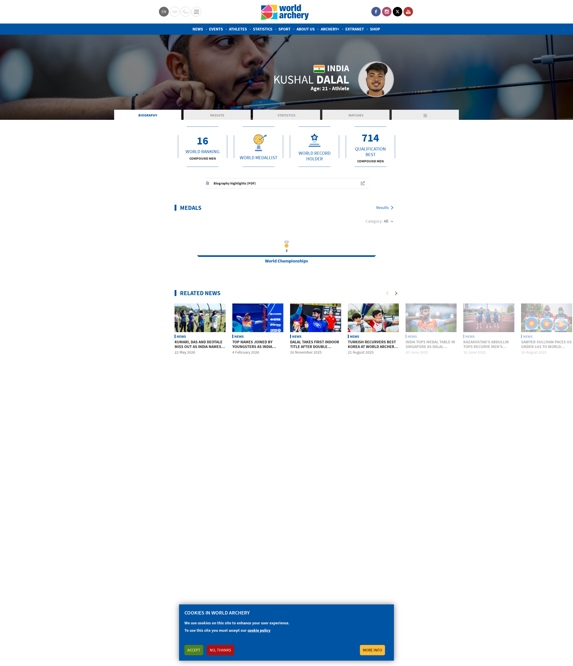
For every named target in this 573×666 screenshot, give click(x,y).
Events (216, 29)
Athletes (238, 29)
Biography (147, 115)
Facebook (376, 12)
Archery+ (330, 29)
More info (372, 650)
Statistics (262, 29)
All (386, 221)
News (197, 29)
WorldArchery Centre (196, 12)
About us (306, 29)
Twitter (397, 12)
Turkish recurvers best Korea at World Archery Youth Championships (372, 346)
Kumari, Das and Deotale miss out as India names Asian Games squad (198, 346)
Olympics (175, 12)
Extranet (354, 29)
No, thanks (220, 650)
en (164, 11)
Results (217, 115)
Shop (375, 29)
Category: (374, 221)
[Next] (396, 293)
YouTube (408, 12)
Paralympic (185, 12)
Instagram (387, 12)
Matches (356, 115)
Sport (284, 29)
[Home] (285, 12)
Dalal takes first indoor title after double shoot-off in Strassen (314, 346)
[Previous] (387, 293)
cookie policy (259, 630)
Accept (193, 650)
